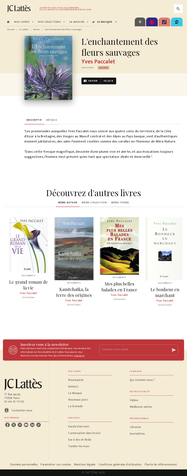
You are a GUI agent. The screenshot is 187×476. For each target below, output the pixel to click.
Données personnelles (24, 464)
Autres (36, 29)
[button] (103, 67)
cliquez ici (79, 355)
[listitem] (7, 425)
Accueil (11, 29)
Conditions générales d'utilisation (120, 464)
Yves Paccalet (98, 61)
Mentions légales (85, 464)
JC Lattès (24, 29)
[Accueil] (19, 8)
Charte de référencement (160, 464)
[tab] (8, 22)
